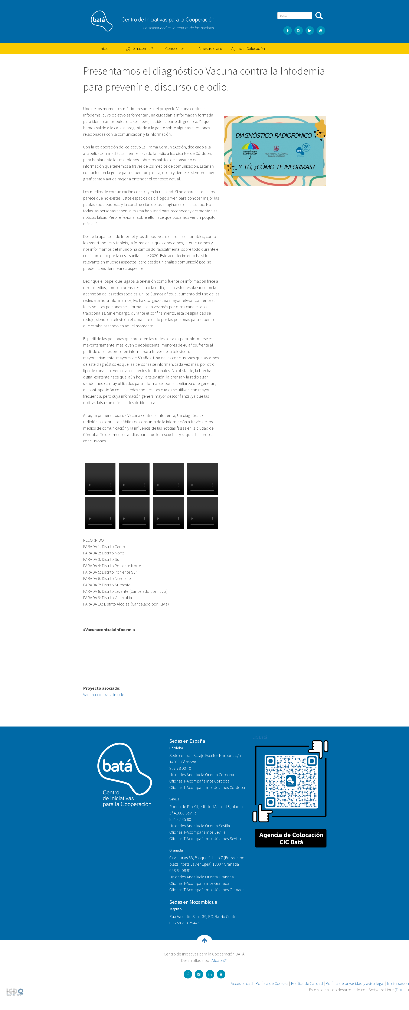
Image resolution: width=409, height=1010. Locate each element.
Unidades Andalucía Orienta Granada (201, 876)
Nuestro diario (210, 48)
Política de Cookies (272, 983)
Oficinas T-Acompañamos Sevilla (197, 832)
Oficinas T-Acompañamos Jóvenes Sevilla (205, 838)
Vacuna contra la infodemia (107, 694)
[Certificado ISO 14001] (14, 991)
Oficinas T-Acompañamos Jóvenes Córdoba (207, 787)
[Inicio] (150, 19)
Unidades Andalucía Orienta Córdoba (201, 774)
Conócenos (174, 48)
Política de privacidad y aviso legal (355, 983)
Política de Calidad (307, 983)
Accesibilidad (242, 983)
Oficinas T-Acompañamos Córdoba (199, 781)
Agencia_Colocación (247, 48)
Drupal (402, 989)
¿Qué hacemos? (139, 48)
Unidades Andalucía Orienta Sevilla (199, 825)
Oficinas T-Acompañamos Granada (199, 883)
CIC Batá (259, 737)
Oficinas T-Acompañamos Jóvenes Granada (207, 889)
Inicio (104, 48)
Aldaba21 (220, 960)
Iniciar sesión (398, 983)
